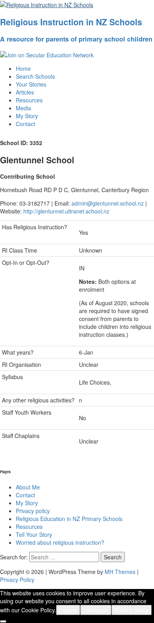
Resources (29, 100)
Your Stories (31, 84)
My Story (27, 116)
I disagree (95, 610)
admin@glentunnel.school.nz (107, 203)
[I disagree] (3, 621)
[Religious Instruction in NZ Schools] (46, 4)
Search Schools (35, 76)
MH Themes (120, 572)
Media (23, 108)
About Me (28, 487)
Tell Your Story (34, 534)
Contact (25, 124)
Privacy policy (33, 511)
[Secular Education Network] (47, 54)
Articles (25, 92)
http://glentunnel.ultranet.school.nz (66, 211)
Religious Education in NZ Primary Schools (69, 519)
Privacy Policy (17, 579)
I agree (68, 610)
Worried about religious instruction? (60, 542)
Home (23, 68)
